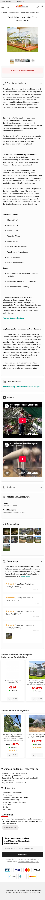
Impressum (7, 805)
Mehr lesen (25, 577)
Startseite (4, 12)
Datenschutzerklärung (11, 800)
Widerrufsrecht (8, 795)
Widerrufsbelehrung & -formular (14, 802)
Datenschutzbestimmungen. (28, 862)
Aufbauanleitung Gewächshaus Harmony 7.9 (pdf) (21, 387)
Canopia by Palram (10, 506)
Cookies (5, 807)
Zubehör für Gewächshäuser (13, 318)
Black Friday (7, 809)
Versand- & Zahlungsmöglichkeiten (15, 797)
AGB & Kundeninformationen (13, 792)
